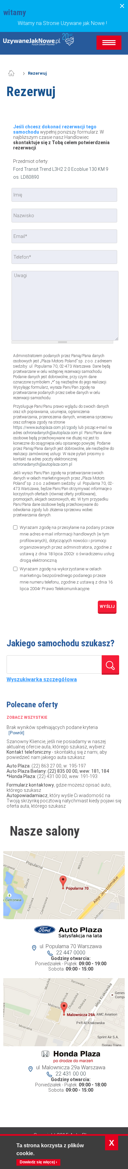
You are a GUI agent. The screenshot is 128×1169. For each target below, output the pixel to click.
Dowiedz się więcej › (38, 1162)
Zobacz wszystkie (27, 717)
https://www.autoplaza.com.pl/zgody (45, 427)
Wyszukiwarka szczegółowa (42, 679)
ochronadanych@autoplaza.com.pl (52, 432)
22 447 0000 (70, 952)
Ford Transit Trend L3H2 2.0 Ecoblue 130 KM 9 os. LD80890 (60, 173)
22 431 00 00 (70, 1074)
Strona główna (14, 73)
